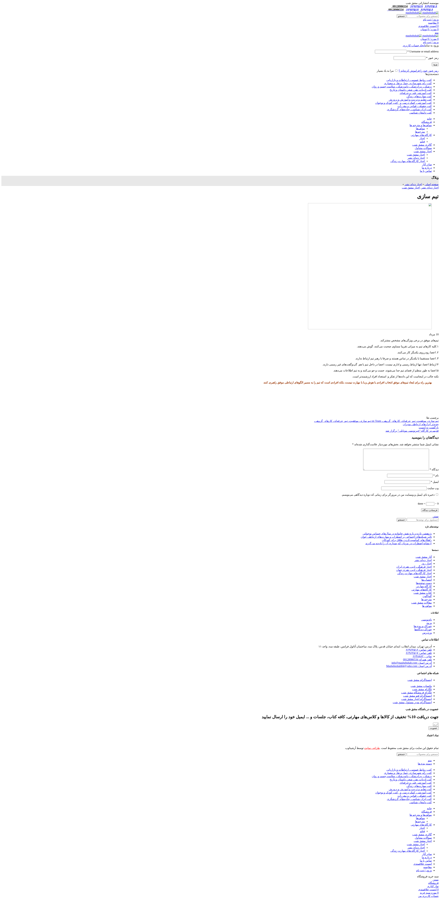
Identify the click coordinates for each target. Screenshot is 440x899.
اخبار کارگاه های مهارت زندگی (407, 161)
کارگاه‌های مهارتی (421, 589)
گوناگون (427, 596)
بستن (436, 516)
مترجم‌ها (420, 131)
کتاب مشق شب (423, 592)
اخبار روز (426, 563)
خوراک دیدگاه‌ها (423, 629)
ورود (435, 64)
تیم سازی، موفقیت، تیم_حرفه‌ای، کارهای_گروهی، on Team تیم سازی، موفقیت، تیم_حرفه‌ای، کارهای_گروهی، (376, 421)
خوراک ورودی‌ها (423, 626)
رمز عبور (432, 57)
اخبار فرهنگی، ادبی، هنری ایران (414, 566)
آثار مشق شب (424, 556)
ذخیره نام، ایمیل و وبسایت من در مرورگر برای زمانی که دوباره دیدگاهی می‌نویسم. (388, 494)
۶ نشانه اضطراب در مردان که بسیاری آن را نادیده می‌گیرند (398, 543)
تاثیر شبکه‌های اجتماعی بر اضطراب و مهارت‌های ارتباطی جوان (396, 536)
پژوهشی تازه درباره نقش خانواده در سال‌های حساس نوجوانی (397, 533)
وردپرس (427, 632)
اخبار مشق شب (416, 154)
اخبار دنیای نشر (416, 157)
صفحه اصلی (432, 184)
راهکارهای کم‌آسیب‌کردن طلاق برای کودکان (407, 540)
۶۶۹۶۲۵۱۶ (430, 6)
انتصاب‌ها (426, 579)
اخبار (422, 138)
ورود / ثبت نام (424, 870)
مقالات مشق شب (421, 602)
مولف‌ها (420, 128)
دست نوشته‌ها (424, 583)
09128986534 (399, 6)
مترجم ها (426, 599)
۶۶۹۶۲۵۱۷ (416, 6)
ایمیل (435, 481)
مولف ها (427, 605)
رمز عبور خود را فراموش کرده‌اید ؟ (419, 70)
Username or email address (423, 51)
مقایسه (427, 867)
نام (436, 475)
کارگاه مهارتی (424, 586)
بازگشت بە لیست (429, 427)
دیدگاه (434, 469)
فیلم (422, 141)
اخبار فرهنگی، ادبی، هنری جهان (414, 570)
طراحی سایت (372, 748)
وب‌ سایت (433, 488)
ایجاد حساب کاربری (414, 45)
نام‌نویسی (426, 619)
